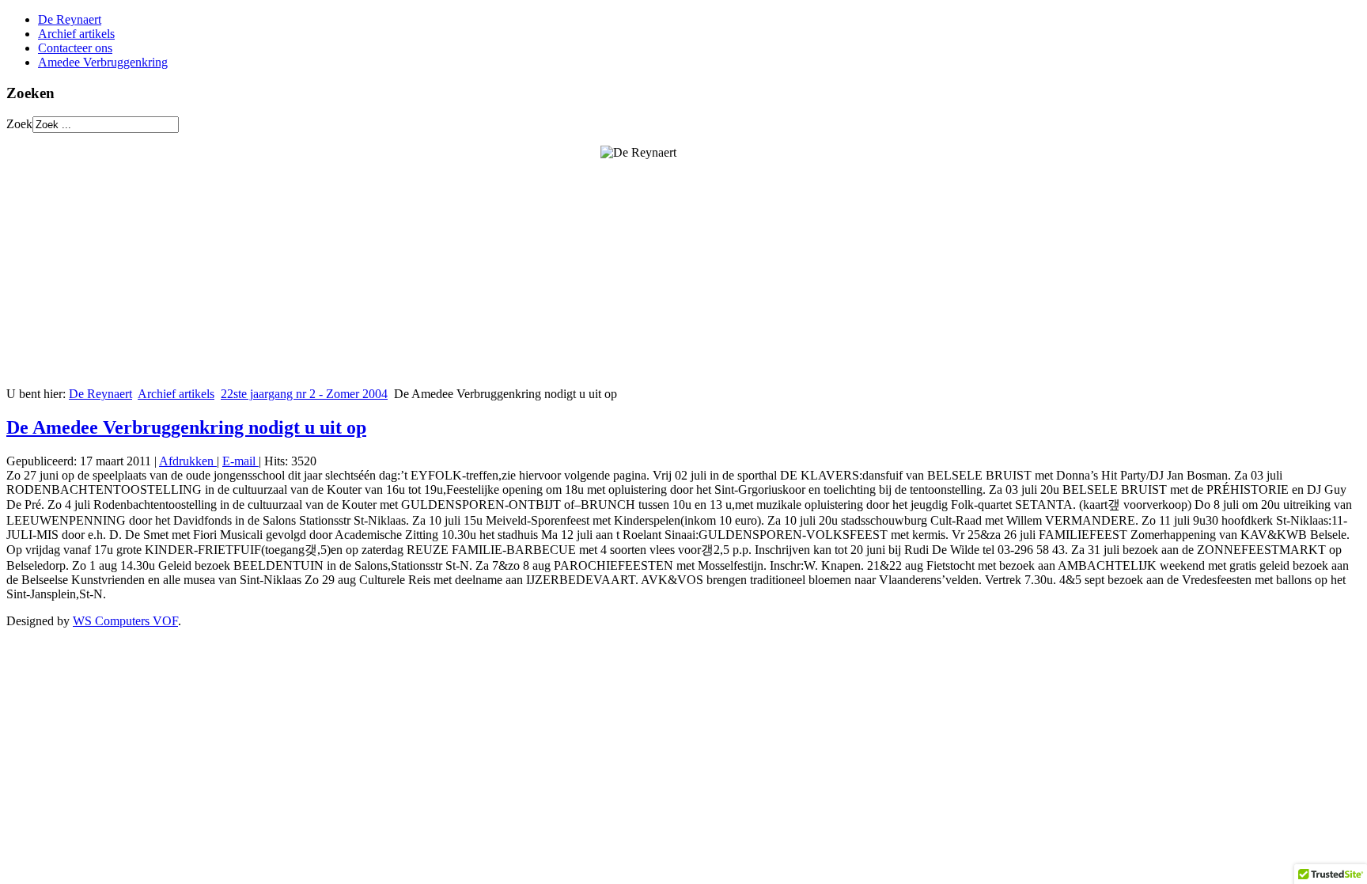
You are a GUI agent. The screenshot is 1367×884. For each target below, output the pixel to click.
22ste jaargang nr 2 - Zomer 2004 (304, 393)
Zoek (19, 124)
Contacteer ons (75, 48)
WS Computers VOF (125, 621)
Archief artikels (76, 33)
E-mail (240, 461)
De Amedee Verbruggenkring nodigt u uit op (186, 427)
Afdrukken (188, 461)
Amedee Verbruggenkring (103, 62)
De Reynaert (69, 19)
